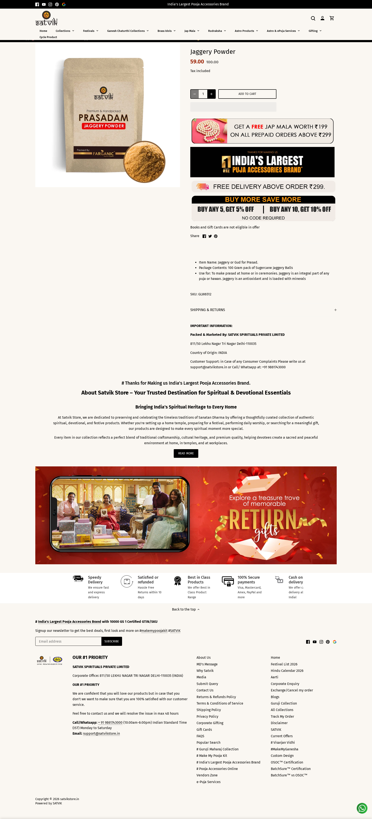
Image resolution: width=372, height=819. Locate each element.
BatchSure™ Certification (291, 769)
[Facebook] (37, 4)
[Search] (313, 18)
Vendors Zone (207, 775)
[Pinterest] (57, 4)
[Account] (322, 18)
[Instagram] (50, 4)
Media (201, 677)
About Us (204, 658)
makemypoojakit (154, 631)
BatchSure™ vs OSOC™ (289, 775)
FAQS (200, 736)
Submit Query (207, 684)
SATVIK (175, 631)
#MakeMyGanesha (284, 749)
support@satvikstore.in (101, 733)
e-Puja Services (208, 782)
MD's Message (207, 664)
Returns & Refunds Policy (216, 697)
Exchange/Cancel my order (292, 690)
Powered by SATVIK (48, 803)
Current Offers (282, 736)
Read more (186, 453)
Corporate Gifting (210, 723)
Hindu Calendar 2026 (287, 671)
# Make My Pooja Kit (212, 756)
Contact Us (205, 690)
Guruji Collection (284, 703)
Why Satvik (205, 671)
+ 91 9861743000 (110, 722)
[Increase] (211, 94)
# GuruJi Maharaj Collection (218, 749)
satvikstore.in (69, 799)
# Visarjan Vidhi (283, 742)
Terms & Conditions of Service (220, 703)
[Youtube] (44, 4)
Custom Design (282, 756)
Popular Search (208, 742)
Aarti (274, 677)
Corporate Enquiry (285, 684)
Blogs (275, 697)
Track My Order (282, 716)
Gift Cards (204, 730)
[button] (233, 107)
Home (275, 658)
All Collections (282, 710)
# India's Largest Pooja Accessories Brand (228, 762)
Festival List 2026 (284, 664)
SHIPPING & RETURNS (207, 310)
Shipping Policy (209, 710)
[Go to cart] (332, 18)
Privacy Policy (207, 716)
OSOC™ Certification (287, 762)
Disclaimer (279, 723)
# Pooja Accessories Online (217, 769)
